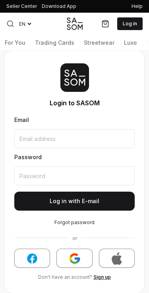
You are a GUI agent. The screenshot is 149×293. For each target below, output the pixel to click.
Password (28, 157)
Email (21, 120)
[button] (10, 24)
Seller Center (21, 6)
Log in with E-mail (74, 201)
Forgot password (74, 222)
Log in (130, 24)
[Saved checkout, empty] (105, 24)
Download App (59, 6)
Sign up (102, 277)
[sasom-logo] (75, 23)
